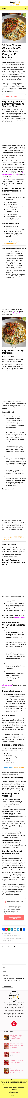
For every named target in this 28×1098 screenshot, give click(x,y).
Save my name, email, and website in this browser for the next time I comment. (14, 980)
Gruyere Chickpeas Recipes (16, 313)
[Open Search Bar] (25, 8)
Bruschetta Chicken (19, 617)
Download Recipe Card (15, 917)
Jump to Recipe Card (11, 96)
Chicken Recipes (7, 933)
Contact (6, 1087)
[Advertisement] (14, 134)
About (10, 1087)
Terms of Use (21, 1087)
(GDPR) (15, 1087)
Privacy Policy (14, 1089)
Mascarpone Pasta (7, 685)
